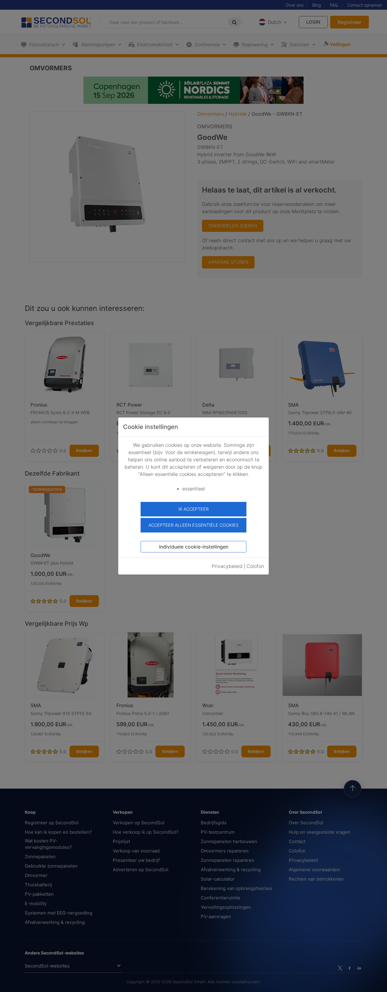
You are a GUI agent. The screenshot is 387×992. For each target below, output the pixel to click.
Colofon (255, 566)
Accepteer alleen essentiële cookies (193, 525)
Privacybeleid (227, 566)
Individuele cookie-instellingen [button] (193, 547)
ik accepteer (193, 509)
